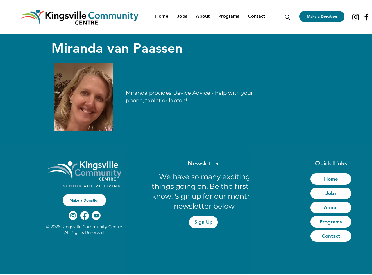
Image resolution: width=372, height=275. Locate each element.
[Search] (287, 17)
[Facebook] (366, 17)
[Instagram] (355, 17)
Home (331, 179)
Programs (331, 222)
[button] (203, 16)
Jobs (331, 193)
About (331, 207)
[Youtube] (96, 215)
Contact (331, 236)
